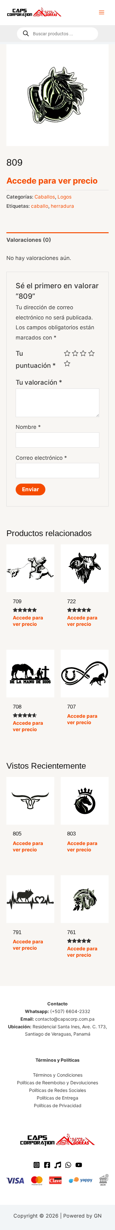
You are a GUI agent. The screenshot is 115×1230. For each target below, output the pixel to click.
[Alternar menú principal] (102, 12)
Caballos (44, 197)
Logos (64, 197)
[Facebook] (47, 1165)
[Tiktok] (57, 1165)
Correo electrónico (41, 458)
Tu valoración (39, 382)
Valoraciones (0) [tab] (28, 240)
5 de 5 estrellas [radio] (67, 363)
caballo (39, 206)
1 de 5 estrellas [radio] (67, 353)
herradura (62, 206)
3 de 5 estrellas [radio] (83, 353)
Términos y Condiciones (57, 1075)
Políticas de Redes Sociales (57, 1090)
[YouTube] (78, 1165)
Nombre (28, 427)
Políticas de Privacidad (57, 1105)
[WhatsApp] (68, 1165)
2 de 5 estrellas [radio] (75, 353)
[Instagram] (36, 1165)
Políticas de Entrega (57, 1098)
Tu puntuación (36, 359)
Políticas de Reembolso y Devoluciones (57, 1082)
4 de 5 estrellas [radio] (91, 353)
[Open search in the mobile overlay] (57, 33)
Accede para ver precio (52, 180)
